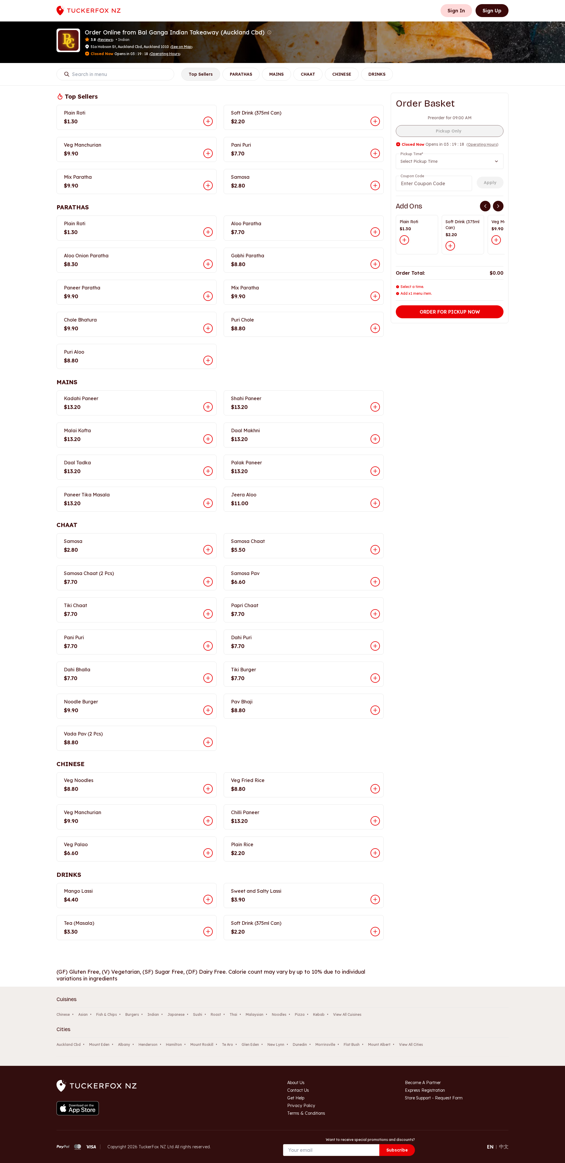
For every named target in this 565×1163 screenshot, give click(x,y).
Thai (233, 1014)
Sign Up (492, 11)
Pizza (300, 1014)
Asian (83, 1014)
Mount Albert (379, 1044)
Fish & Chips (106, 1014)
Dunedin (300, 1044)
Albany (124, 1044)
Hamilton (174, 1044)
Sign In (456, 11)
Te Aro (227, 1044)
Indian (153, 1014)
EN (490, 1147)
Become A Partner (423, 1082)
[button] (269, 32)
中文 (503, 1146)
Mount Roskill (201, 1044)
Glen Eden (250, 1044)
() (181, 46)
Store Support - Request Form (434, 1098)
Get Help (295, 1098)
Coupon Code (412, 176)
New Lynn (275, 1044)
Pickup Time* (412, 154)
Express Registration (425, 1090)
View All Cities (411, 1044)
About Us (296, 1082)
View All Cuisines (347, 1014)
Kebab (319, 1014)
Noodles (279, 1014)
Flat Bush (352, 1044)
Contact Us (298, 1090)
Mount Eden (99, 1044)
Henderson (148, 1044)
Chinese (63, 1014)
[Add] (404, 240)
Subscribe (397, 1150)
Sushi (197, 1014)
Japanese (176, 1014)
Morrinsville (325, 1044)
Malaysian (254, 1014)
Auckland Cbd (68, 1044)
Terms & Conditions (306, 1113)
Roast (216, 1014)
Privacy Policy (301, 1105)
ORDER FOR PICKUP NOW (450, 312)
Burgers (132, 1014)
